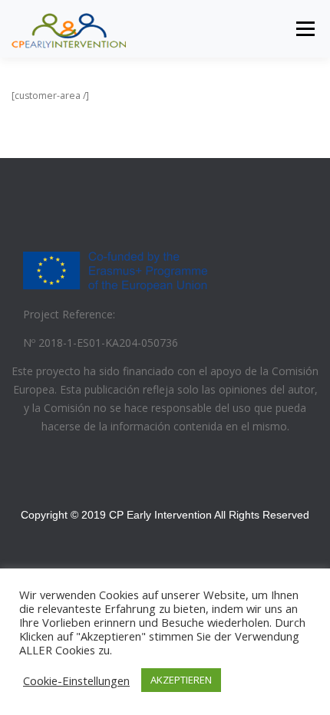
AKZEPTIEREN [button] (181, 680)
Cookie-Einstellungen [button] (76, 680)
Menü (304, 28)
